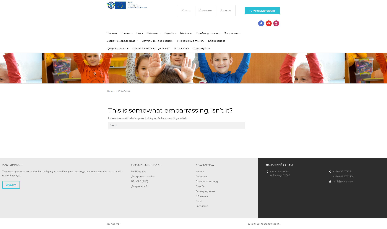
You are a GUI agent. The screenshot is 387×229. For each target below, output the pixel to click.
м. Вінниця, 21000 (280, 175)
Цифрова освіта (116, 48)
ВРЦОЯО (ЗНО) (139, 181)
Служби (200, 186)
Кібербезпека (216, 40)
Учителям (205, 10)
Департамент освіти (142, 176)
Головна (112, 33)
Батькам (225, 10)
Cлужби (169, 33)
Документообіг (140, 186)
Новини (125, 33)
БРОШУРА (11, 184)
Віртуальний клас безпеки (157, 40)
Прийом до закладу (208, 33)
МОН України (138, 171)
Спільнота (152, 33)
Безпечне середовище (121, 40)
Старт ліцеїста (201, 48)
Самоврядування (205, 191)
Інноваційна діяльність (190, 40)
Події (139, 33)
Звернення (231, 33)
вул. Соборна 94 (279, 171)
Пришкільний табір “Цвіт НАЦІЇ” (151, 48)
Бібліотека (186, 33)
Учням (186, 10)
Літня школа (181, 48)
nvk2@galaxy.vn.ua (343, 181)
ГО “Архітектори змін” (262, 11)
